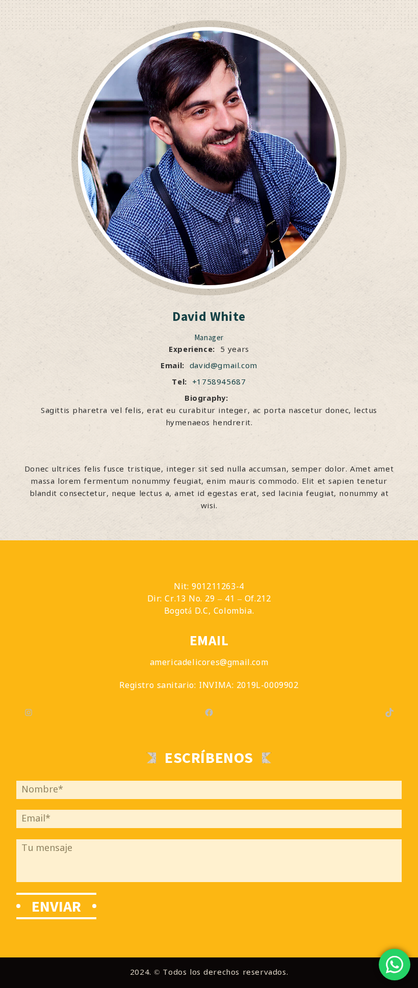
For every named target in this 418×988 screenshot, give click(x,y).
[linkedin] (222, 439)
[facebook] (196, 439)
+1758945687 (219, 382)
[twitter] (209, 439)
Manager (209, 337)
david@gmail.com (223, 366)
